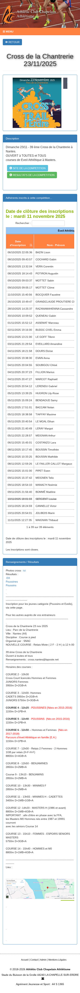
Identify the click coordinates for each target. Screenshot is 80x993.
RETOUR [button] (14, 42)
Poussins (11, 585)
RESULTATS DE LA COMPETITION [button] (33, 175)
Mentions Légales (57, 960)
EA (8, 577)
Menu (9, 31)
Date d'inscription (18, 243)
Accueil (24, 960)
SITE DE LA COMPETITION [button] (29, 168)
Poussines (12, 581)
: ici (24, 570)
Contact (34, 960)
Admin (43, 960)
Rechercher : (23, 223)
